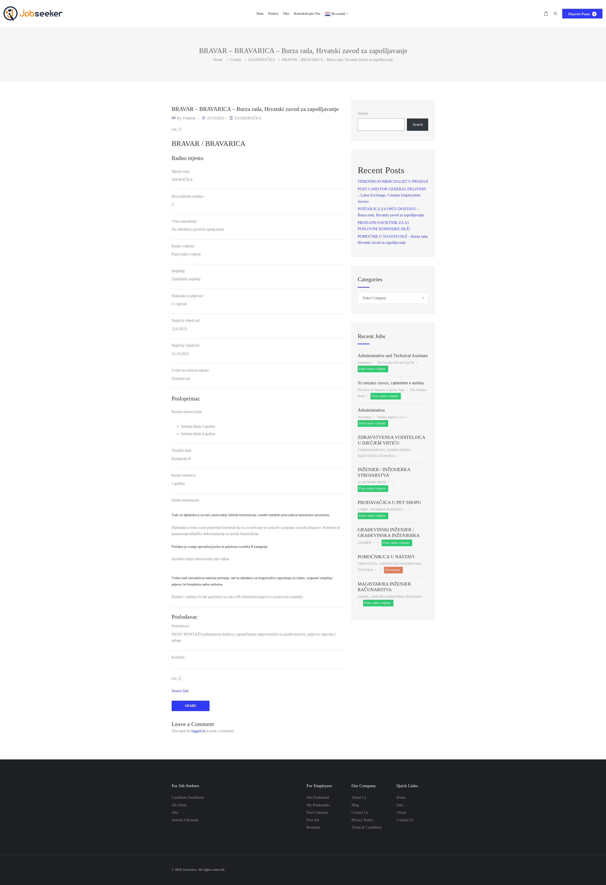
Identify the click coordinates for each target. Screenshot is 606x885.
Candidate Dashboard (188, 797)
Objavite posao (579, 14)
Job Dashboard (318, 797)
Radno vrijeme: (183, 246)
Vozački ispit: (182, 450)
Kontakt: (178, 657)
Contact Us (360, 812)
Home (401, 797)
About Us (359, 797)
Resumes (313, 827)
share (190, 706)
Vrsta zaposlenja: (184, 221)
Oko (286, 13)
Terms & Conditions (367, 827)
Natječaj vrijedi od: (186, 320)
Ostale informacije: (186, 500)
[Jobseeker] (33, 13)
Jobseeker (189, 869)
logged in (198, 731)
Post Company (318, 812)
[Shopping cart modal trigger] (545, 13)
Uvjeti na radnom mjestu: (190, 370)
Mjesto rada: (181, 171)
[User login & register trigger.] (555, 13)
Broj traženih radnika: (188, 196)
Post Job (313, 820)
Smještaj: (178, 271)
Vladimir (189, 118)
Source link (180, 691)
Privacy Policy (362, 820)
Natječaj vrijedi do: (186, 345)
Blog (355, 805)
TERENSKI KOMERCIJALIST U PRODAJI (393, 181)
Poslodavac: (181, 626)
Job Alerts (179, 805)
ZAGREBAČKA (261, 60)
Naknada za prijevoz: (187, 296)
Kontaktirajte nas (307, 13)
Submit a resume (185, 820)
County (235, 60)
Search (363, 113)
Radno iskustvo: (184, 475)
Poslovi (273, 13)
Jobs (175, 812)
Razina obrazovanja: (187, 412)
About (401, 812)
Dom (260, 13)
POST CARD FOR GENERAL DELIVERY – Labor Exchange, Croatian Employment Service (392, 195)
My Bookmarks (318, 805)
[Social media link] (430, 869)
